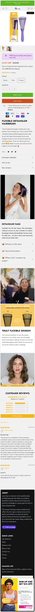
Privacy (4, 555)
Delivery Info (6, 545)
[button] (16, 301)
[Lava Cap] (17, 8)
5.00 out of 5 (22, 397)
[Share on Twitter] (12, 151)
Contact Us (6, 552)
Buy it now (17, 101)
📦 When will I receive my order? (13, 259)
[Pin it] (15, 151)
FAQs (4, 542)
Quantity (5, 85)
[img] (5, 428)
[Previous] (3, 3)
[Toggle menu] (3, 8)
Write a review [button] (17, 416)
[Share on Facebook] (8, 151)
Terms (4, 558)
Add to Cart (17, 95)
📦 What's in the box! (11, 244)
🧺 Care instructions (11, 251)
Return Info (6, 548)
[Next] (32, 3)
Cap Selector (6, 539)
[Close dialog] (32, 580)
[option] (17, 28)
